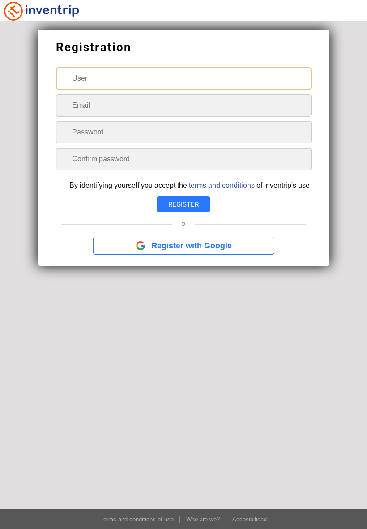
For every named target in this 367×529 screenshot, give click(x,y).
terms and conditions (222, 185)
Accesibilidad (249, 519)
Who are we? (203, 519)
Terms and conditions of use (137, 519)
